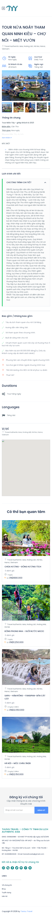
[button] (46, 95)
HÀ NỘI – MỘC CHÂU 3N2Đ (18, 763)
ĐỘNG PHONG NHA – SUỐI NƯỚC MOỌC (24, 631)
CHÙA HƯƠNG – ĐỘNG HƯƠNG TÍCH (23, 566)
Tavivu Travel (26, 911)
